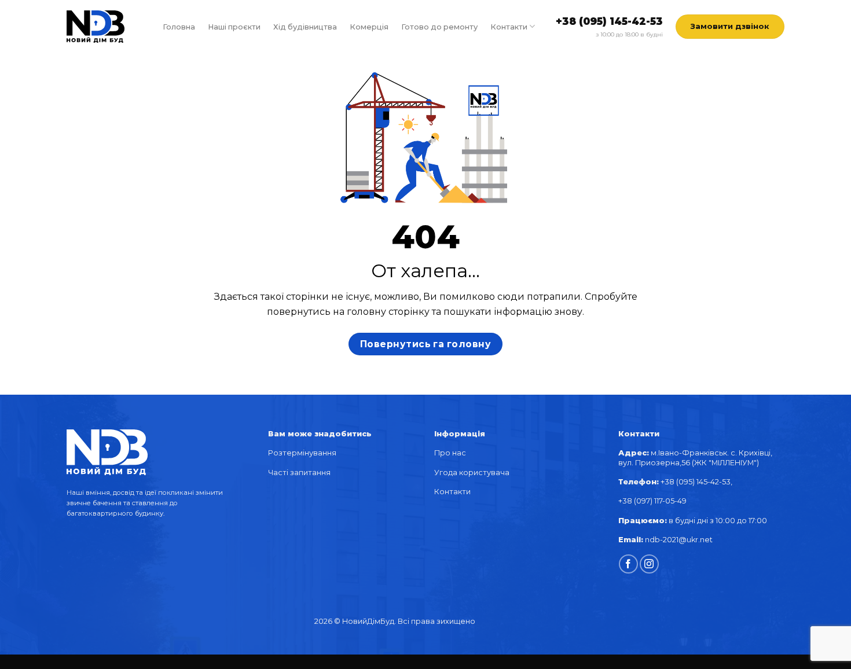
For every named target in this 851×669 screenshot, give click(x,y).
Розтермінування (302, 453)
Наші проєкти (234, 27)
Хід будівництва (305, 27)
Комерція (369, 27)
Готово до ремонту (439, 27)
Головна (179, 27)
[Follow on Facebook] (628, 564)
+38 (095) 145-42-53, (697, 481)
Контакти (508, 27)
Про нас (450, 453)
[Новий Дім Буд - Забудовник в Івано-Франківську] (95, 26)
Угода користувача (471, 472)
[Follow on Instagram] (649, 564)
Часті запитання (299, 472)
